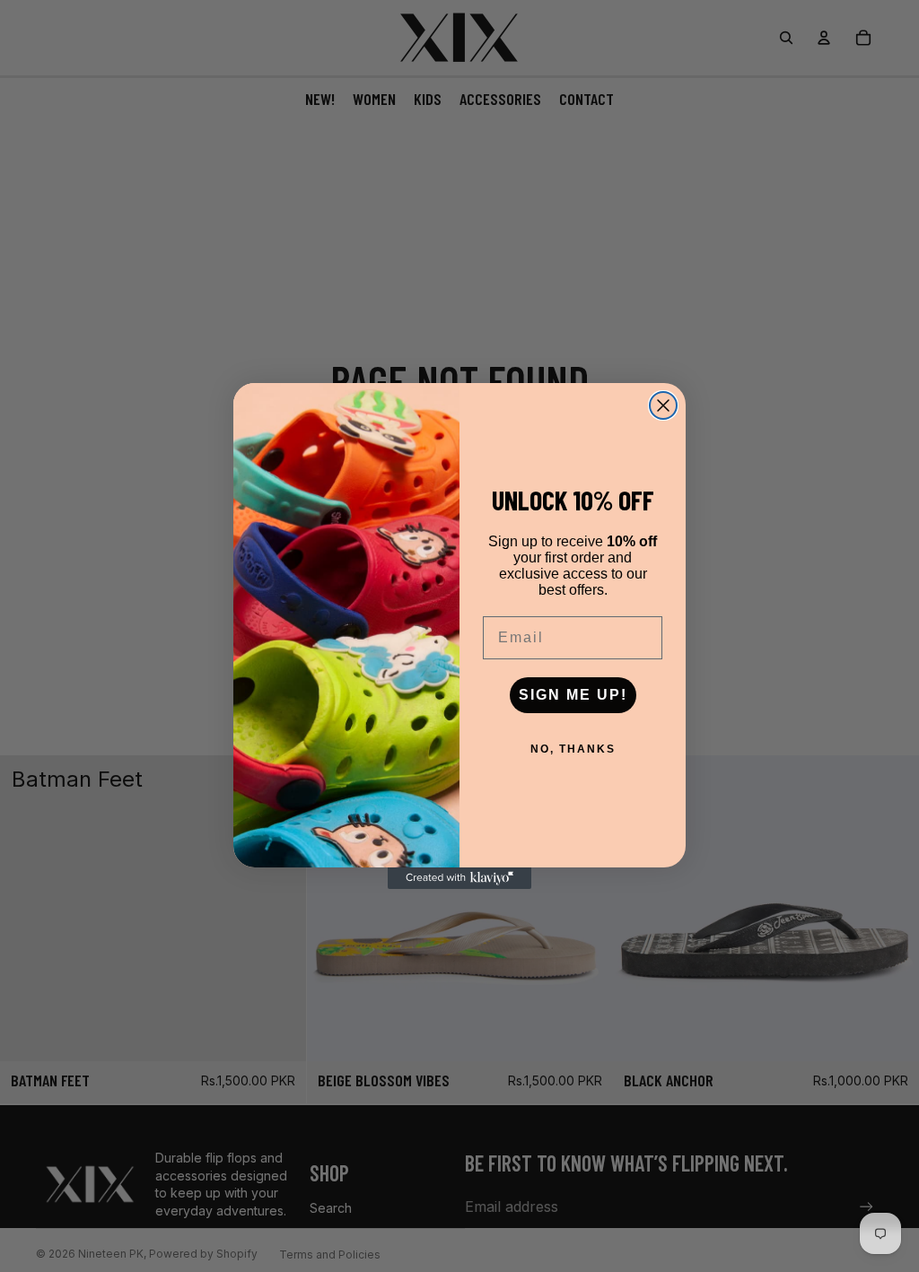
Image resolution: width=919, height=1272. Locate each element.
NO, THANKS (573, 749)
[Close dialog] (663, 405)
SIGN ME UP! (573, 694)
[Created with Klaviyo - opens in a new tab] (459, 878)
